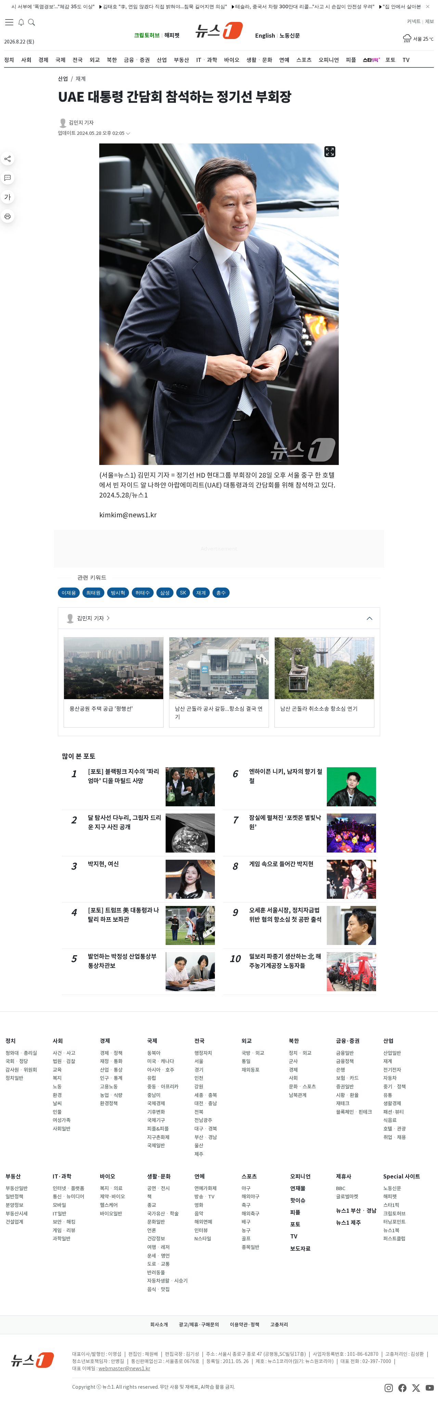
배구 (246, 1222)
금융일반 (345, 1053)
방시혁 (118, 592)
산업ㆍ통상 (111, 1070)
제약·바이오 (112, 1197)
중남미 (153, 1095)
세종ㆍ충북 (205, 1095)
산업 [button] (63, 78)
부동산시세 (16, 1214)
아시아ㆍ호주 (160, 1070)
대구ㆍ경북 (205, 1129)
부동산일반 (16, 1188)
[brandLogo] (219, 30)
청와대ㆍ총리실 (21, 1053)
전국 (199, 1041)
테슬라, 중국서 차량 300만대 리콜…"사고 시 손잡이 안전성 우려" (277, 6)
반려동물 (156, 1273)
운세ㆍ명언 (158, 1256)
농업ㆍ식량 (111, 1095)
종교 (151, 1205)
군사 (293, 1061)
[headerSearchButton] (31, 22)
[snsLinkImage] (389, 1387)
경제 (105, 1041)
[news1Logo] (32, 1360)
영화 (198, 1205)
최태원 (93, 592)
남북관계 (298, 1095)
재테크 (342, 1103)
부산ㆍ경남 (205, 1137)
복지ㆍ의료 (111, 1188)
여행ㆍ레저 (158, 1247)
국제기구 (156, 1120)
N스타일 (202, 1239)
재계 (201, 592)
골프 (246, 1239)
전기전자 (392, 1070)
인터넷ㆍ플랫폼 (68, 1188)
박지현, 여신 (103, 864)
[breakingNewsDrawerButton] (21, 22)
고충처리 (279, 1325)
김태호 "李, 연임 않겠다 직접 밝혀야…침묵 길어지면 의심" (137, 6)
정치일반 (14, 1078)
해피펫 (172, 35)
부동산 (13, 1176)
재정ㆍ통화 (111, 1061)
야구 (246, 1188)
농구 (246, 1230)
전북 (198, 1112)
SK (183, 592)
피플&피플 (158, 1129)
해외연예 (203, 1222)
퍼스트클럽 (394, 1239)
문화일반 (156, 1222)
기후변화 (156, 1112)
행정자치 (203, 1053)
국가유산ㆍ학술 (163, 1214)
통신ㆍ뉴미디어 (68, 1197)
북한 (294, 1041)
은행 (340, 1070)
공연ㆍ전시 (158, 1188)
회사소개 (159, 1325)
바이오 (107, 1176)
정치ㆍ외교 (300, 1053)
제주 (198, 1154)
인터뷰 (201, 1230)
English (265, 35)
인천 (198, 1078)
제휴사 (343, 1176)
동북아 (153, 1053)
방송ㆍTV (204, 1197)
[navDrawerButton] (9, 22)
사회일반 (61, 1129)
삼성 (165, 592)
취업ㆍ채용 (394, 1137)
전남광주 (203, 1120)
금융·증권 (348, 1041)
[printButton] (7, 216)
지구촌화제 (158, 1137)
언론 (151, 1230)
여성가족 (61, 1120)
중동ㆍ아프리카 (163, 1087)
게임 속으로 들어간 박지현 (281, 864)
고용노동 (109, 1087)
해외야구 (250, 1197)
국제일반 (156, 1146)
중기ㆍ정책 (394, 1087)
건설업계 (14, 1222)
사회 (58, 1041)
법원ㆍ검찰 (64, 1061)
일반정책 (14, 1197)
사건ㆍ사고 (64, 1053)
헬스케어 (109, 1205)
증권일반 (345, 1087)
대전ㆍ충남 (205, 1103)
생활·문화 (159, 1176)
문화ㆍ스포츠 (302, 1087)
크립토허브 (147, 35)
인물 (57, 1112)
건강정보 (156, 1239)
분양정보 (14, 1205)
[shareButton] (7, 158)
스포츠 (249, 1176)
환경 (57, 1095)
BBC (340, 1188)
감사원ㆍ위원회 (21, 1070)
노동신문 (290, 35)
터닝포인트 (394, 1222)
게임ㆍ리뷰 (64, 1230)
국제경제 (156, 1103)
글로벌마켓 (347, 1197)
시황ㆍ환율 (347, 1095)
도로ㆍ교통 (158, 1264)
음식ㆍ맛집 (158, 1289)
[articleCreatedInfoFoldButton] (128, 133)
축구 (246, 1205)
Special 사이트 (401, 1176)
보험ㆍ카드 (347, 1078)
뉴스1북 (391, 1230)
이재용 (69, 592)
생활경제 (392, 1103)
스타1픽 (391, 1205)
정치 (10, 1041)
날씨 (57, 1103)
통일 (246, 1061)
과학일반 (61, 1239)
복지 (57, 1078)
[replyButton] (7, 178)
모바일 (59, 1205)
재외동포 (250, 1070)
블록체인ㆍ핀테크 (354, 1112)
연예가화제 (205, 1188)
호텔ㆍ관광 (394, 1129)
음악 (198, 1214)
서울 (198, 1061)
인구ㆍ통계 (111, 1078)
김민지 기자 (81, 122)
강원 (198, 1087)
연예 (199, 1176)
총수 (221, 592)
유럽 (151, 1078)
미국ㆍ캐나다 (160, 1061)
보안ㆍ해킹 (64, 1222)
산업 (388, 1041)
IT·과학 (62, 1176)
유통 (387, 1095)
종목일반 (250, 1247)
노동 (57, 1087)
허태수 (143, 592)
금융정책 (345, 1061)
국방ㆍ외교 (253, 1053)
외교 (247, 1041)
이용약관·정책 (244, 1325)
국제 (152, 1041)
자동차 (390, 1078)
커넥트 (414, 21)
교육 (57, 1070)
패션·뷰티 (393, 1112)
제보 (429, 21)
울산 (198, 1146)
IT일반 (59, 1214)
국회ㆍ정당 (16, 1061)
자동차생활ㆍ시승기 (167, 1281)
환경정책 (109, 1103)
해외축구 (250, 1214)
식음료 (390, 1120)
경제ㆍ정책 (111, 1053)
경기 (198, 1070)
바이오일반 (111, 1214)
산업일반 (392, 1053)
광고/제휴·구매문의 (199, 1325)
